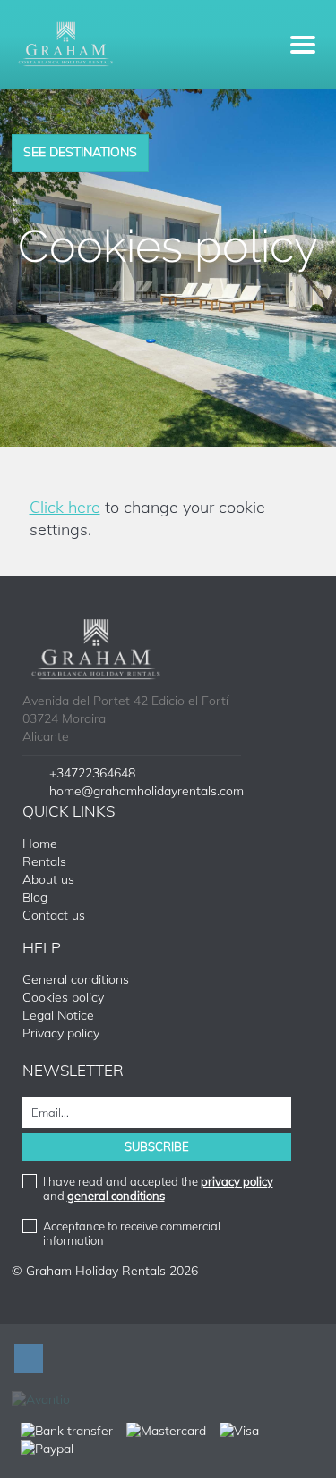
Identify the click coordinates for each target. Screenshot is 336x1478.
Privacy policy (60, 1033)
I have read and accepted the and (158, 1188)
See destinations (80, 152)
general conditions (116, 1195)
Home (39, 844)
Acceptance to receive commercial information (131, 1233)
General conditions (75, 979)
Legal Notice (58, 1015)
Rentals (44, 861)
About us (48, 879)
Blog (34, 897)
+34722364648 (92, 773)
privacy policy (237, 1181)
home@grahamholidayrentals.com (146, 791)
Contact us (53, 915)
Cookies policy (63, 997)
